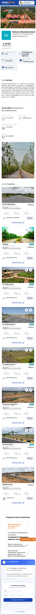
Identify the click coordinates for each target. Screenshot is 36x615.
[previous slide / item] (2, 17)
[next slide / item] (34, 17)
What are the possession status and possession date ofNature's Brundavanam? (17, 553)
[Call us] (29, 562)
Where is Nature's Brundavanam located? (15, 526)
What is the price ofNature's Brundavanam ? (17, 545)
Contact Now (26, 539)
